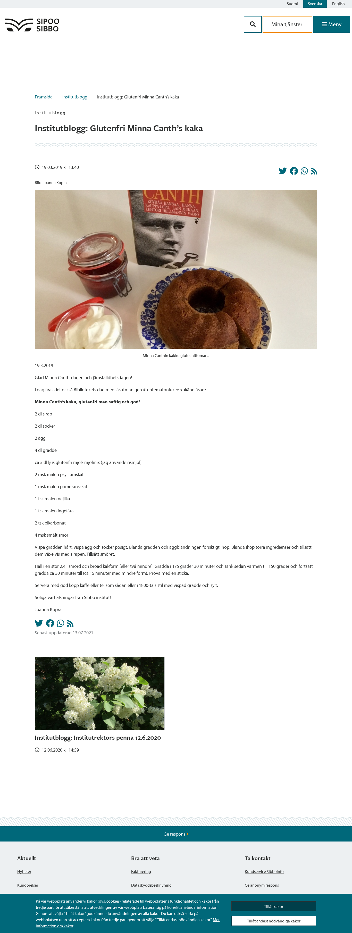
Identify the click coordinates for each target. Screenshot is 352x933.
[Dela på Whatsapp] (304, 172)
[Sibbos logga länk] (32, 30)
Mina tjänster (287, 24)
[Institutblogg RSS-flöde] (314, 172)
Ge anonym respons (262, 885)
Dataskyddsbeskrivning (151, 885)
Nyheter (24, 871)
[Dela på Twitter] (283, 172)
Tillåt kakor (273, 906)
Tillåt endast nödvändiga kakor (273, 920)
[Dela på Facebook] (294, 172)
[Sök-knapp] (253, 24)
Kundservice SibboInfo (264, 871)
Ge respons (175, 834)
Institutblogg (74, 97)
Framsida (44, 97)
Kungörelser (27, 885)
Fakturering (141, 871)
